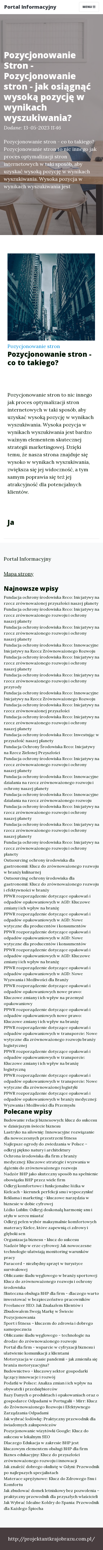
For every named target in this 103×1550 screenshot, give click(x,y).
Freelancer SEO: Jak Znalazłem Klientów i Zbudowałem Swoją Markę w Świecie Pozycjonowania (43, 1311)
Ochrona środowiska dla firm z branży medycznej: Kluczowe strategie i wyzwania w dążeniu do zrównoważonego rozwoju (47, 1161)
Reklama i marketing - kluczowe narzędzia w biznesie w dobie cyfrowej (46, 1200)
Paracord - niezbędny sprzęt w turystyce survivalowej (43, 1266)
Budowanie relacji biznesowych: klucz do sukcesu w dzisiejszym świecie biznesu (50, 1123)
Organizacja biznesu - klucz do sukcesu (41, 1239)
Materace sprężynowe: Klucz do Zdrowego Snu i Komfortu (50, 1481)
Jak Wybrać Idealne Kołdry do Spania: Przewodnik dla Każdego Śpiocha (51, 1505)
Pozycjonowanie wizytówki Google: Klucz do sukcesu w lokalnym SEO (46, 1433)
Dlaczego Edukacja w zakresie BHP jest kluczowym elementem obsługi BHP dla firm (46, 1445)
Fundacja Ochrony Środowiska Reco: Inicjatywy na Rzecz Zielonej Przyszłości (49, 749)
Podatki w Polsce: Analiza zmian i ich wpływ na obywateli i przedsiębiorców (48, 1385)
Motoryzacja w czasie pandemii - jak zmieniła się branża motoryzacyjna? (51, 1362)
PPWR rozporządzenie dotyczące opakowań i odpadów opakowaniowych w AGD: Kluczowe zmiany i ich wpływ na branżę (47, 902)
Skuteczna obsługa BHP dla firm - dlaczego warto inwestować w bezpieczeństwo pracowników (51, 1296)
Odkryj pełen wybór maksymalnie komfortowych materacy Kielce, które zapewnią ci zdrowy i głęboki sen (50, 1227)
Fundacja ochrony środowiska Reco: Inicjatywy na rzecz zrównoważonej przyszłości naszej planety (51, 600)
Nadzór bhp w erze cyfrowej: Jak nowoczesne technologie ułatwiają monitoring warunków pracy (48, 1251)
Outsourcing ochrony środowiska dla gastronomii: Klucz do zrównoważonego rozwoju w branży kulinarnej (51, 866)
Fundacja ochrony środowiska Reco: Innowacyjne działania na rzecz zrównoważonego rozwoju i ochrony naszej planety (51, 782)
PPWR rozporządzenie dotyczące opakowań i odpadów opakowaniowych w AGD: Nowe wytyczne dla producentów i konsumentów (47, 919)
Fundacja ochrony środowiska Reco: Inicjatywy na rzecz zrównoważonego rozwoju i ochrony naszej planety (51, 615)
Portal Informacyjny (30, 6)
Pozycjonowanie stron (34, 346)
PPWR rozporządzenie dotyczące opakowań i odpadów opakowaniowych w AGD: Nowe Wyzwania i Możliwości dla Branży (47, 973)
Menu (87, 7)
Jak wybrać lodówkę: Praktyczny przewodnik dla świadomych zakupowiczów (50, 1421)
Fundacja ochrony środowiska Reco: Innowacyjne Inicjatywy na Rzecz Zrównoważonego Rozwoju (51, 648)
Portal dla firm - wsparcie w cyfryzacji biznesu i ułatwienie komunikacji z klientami (49, 1350)
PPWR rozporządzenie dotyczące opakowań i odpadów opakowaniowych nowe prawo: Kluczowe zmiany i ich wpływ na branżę (47, 1015)
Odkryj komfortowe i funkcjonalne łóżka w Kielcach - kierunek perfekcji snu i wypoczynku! (48, 1188)
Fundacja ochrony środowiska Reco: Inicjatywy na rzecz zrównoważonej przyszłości (51, 707)
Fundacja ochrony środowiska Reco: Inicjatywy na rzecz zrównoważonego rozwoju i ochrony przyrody (51, 680)
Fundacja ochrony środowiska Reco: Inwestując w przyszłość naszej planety (51, 737)
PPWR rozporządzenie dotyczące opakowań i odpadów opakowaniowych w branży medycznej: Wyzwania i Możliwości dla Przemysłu (50, 1099)
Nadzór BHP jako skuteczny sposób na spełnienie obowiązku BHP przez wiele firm (51, 1176)
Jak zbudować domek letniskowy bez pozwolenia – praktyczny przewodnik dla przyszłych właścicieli (51, 1493)
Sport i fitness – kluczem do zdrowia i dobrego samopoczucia (48, 1326)
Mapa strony (19, 574)
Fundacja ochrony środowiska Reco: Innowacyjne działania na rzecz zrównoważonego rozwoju (51, 797)
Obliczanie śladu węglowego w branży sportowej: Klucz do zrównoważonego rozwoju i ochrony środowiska (51, 1281)
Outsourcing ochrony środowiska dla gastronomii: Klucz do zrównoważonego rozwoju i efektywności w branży (51, 884)
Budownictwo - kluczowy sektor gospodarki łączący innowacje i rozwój (46, 1374)
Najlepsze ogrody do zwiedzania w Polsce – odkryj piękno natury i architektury (45, 1146)
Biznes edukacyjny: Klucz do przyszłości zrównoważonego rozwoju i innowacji (42, 1457)
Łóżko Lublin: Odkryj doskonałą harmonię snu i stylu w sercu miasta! (48, 1212)
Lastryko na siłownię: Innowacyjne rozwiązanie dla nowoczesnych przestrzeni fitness (49, 1135)
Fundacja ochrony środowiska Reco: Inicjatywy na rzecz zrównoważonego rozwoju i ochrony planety (51, 848)
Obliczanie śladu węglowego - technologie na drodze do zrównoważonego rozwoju (47, 1338)
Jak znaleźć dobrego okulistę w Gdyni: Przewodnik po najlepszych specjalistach (51, 1469)
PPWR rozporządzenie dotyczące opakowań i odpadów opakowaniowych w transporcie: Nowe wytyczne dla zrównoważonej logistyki (50, 1081)
